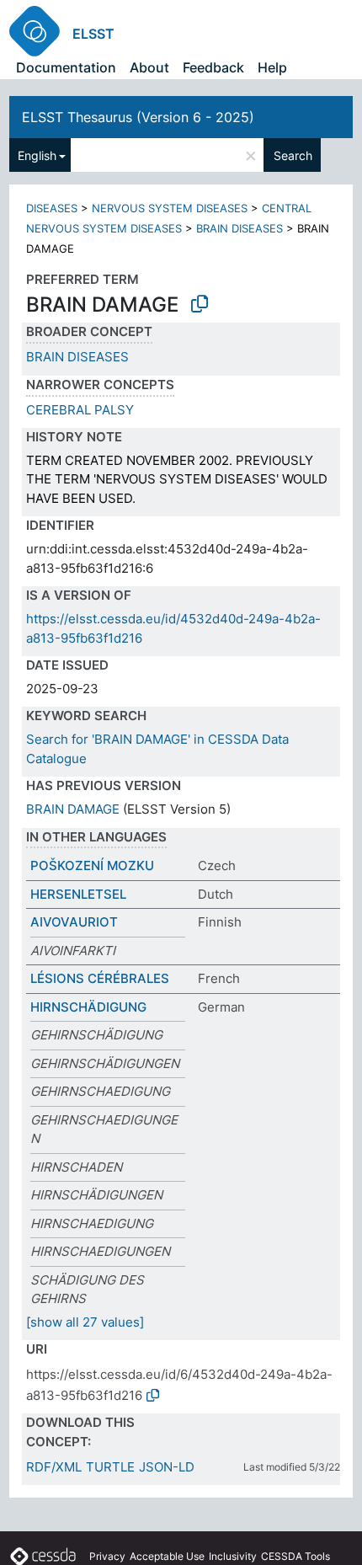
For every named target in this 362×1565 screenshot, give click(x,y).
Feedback (213, 67)
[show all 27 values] (85, 1322)
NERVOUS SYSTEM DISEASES (170, 208)
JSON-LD (166, 1467)
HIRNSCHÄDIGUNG (88, 1007)
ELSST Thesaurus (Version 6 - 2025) (138, 117)
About (149, 67)
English (37, 155)
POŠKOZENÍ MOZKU (92, 865)
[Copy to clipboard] (199, 304)
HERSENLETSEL (78, 894)
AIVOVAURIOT (74, 922)
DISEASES (51, 208)
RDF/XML (54, 1467)
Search (293, 155)
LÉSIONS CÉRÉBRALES (99, 978)
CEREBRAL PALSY (80, 410)
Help (272, 67)
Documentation (66, 67)
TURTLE (110, 1467)
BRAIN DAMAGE (73, 809)
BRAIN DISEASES (239, 228)
